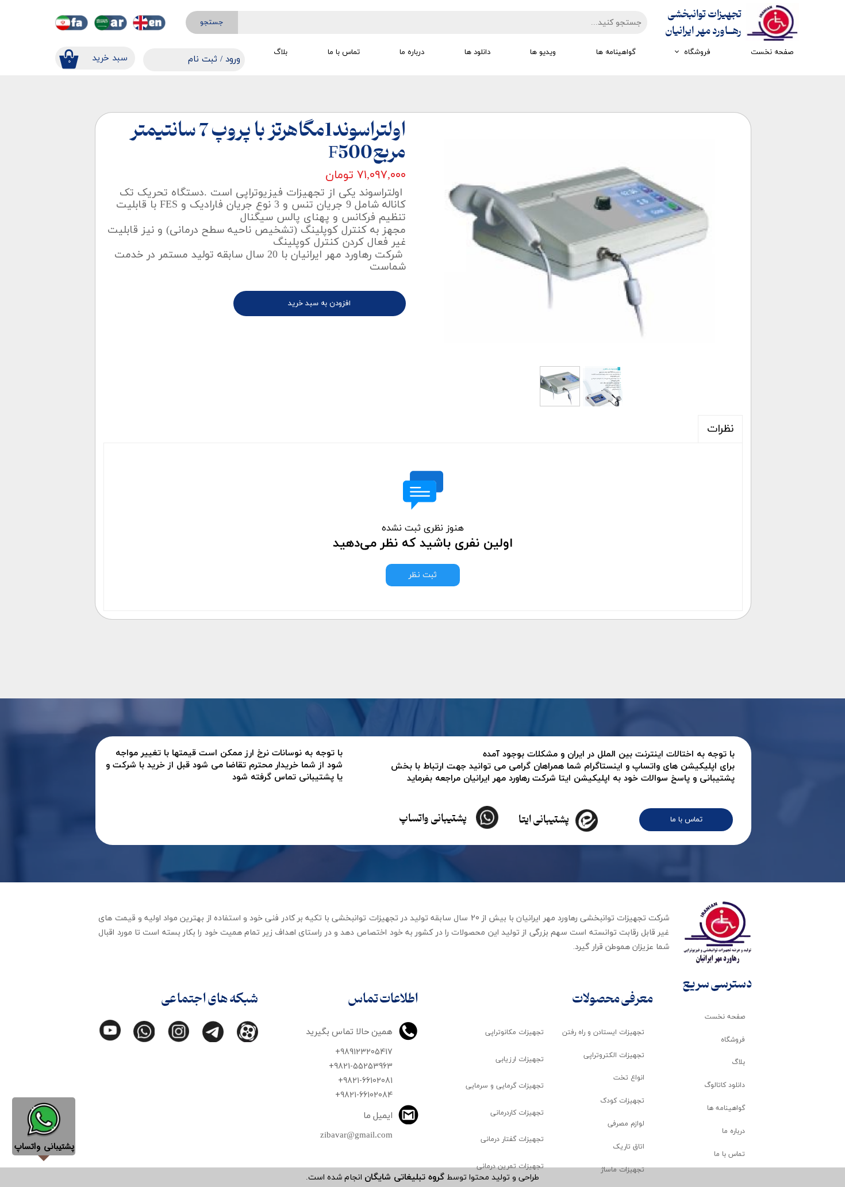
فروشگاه (697, 52)
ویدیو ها (543, 52)
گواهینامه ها (616, 52)
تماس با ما (344, 52)
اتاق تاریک (628, 1146)
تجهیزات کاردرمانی (517, 1112)
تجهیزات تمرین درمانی (510, 1166)
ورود (232, 59)
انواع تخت (628, 1077)
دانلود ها (477, 52)
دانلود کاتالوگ (724, 1085)
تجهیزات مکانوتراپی (514, 1032)
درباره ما (412, 52)
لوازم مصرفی (626, 1123)
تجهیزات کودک (622, 1100)
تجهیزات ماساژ (622, 1169)
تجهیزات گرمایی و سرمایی (505, 1085)
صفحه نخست (772, 52)
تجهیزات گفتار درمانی (512, 1139)
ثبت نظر (423, 575)
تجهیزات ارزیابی (520, 1059)
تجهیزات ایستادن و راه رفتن (603, 1032)
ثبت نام (202, 59)
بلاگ (280, 52)
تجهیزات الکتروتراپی (613, 1055)
